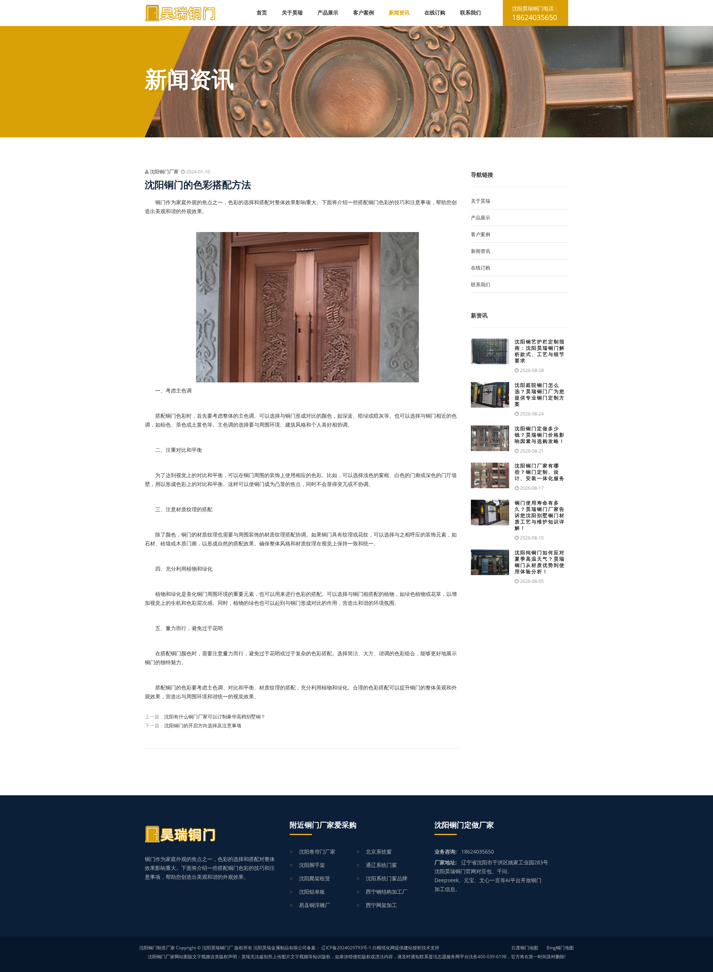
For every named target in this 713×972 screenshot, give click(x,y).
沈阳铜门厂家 (164, 171)
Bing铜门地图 (560, 948)
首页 (262, 12)
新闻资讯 (399, 12)
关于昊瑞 (292, 12)
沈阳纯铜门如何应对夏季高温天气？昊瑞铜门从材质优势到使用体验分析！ (540, 562)
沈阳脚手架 (312, 864)
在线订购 (434, 12)
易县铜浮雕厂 (314, 905)
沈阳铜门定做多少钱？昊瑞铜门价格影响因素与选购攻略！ (540, 435)
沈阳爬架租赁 (314, 878)
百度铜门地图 (524, 948)
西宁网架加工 (381, 905)
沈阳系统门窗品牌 (386, 878)
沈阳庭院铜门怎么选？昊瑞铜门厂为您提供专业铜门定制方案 (540, 394)
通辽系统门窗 (381, 864)
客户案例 (363, 12)
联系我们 (470, 12)
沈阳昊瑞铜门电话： (535, 13)
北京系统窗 (379, 851)
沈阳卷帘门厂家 (317, 851)
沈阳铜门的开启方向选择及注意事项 (202, 725)
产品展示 (328, 12)
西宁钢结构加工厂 (386, 891)
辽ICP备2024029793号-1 (346, 948)
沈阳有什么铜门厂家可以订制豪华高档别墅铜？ (215, 716)
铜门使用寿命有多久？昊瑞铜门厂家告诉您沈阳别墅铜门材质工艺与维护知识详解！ (540, 515)
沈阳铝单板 (312, 891)
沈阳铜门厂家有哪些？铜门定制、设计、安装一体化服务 (540, 472)
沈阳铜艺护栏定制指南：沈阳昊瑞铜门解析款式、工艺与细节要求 (540, 351)
